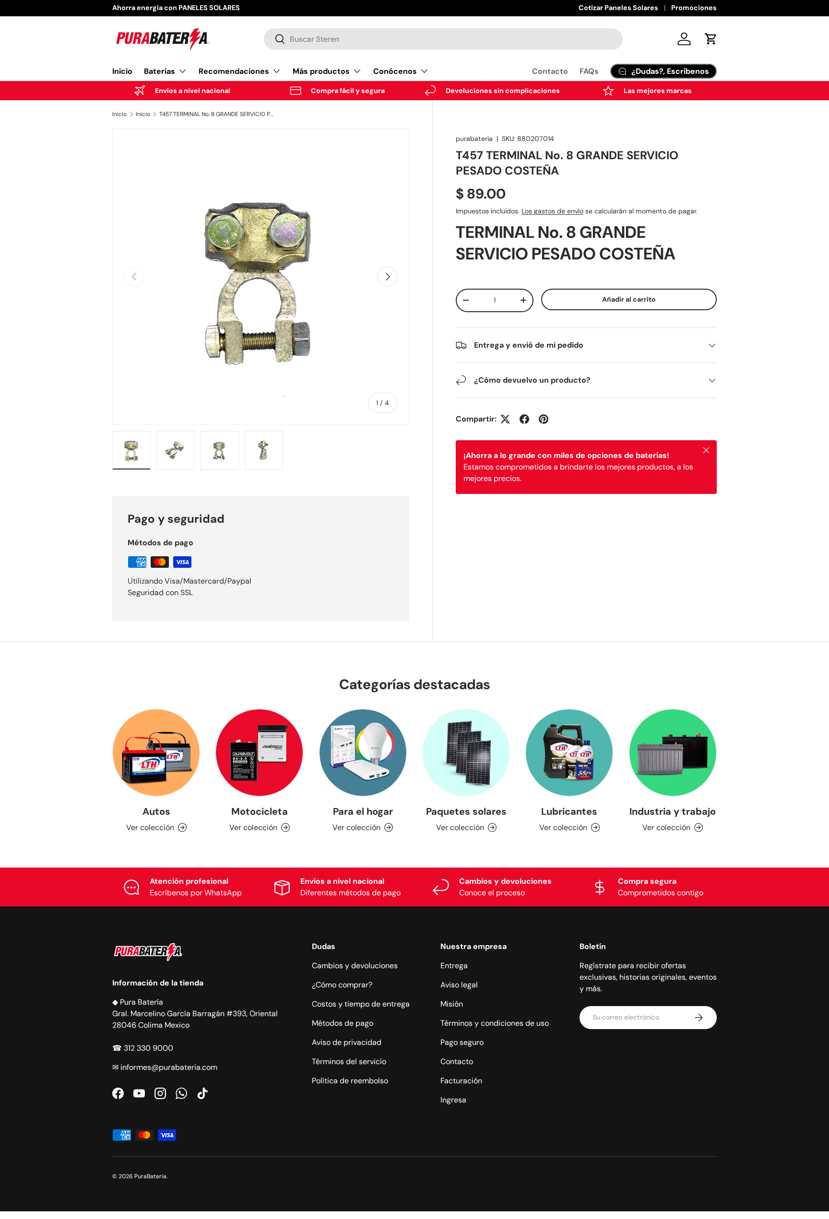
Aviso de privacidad (346, 1042)
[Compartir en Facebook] (524, 419)
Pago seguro (462, 1042)
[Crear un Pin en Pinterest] (543, 419)
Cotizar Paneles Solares (618, 7)
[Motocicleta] (259, 752)
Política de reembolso (350, 1081)
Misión (451, 1004)
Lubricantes (569, 811)
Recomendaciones (234, 71)
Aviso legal (459, 985)
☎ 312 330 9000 (142, 1048)
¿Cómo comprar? (342, 985)
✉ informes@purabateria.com (164, 1067)
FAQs (589, 71)
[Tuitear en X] (505, 419)
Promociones (694, 7)
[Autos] (156, 752)
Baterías (159, 71)
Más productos (321, 71)
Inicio (122, 71)
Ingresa (453, 1100)
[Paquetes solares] (466, 752)
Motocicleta (259, 811)
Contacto (550, 71)
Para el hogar (363, 811)
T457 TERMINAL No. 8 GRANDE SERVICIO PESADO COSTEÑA (216, 114)
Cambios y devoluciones (355, 966)
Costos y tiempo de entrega (361, 1004)
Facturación (461, 1081)
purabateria (474, 138)
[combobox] (443, 39)
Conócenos (395, 71)
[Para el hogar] (363, 752)
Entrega (454, 966)
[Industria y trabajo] (672, 752)
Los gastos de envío (552, 211)
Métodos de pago (342, 1023)
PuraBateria (150, 1176)
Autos (156, 811)
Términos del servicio (349, 1061)
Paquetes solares (466, 811)
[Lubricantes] (569, 752)
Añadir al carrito (629, 299)
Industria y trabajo (672, 811)
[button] (711, 38)
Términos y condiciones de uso (494, 1023)
